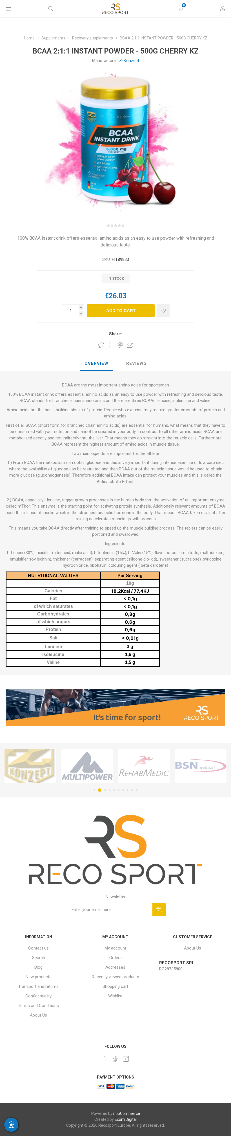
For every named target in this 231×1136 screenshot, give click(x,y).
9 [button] (132, 790)
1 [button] (94, 790)
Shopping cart (115, 986)
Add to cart (121, 310)
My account (115, 948)
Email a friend (130, 345)
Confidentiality (38, 996)
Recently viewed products (115, 976)
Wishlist (115, 996)
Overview (96, 363)
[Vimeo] (115, 1057)
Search (38, 957)
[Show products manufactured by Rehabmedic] (87, 766)
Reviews (136, 363)
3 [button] (104, 790)
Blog (38, 967)
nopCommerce (126, 1113)
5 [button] (114, 790)
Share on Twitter (101, 345)
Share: (115, 333)
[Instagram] (126, 1059)
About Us (38, 1015)
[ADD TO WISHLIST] (163, 310)
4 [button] (109, 790)
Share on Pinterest (120, 345)
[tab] (96, 364)
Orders (115, 957)
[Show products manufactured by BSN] (144, 766)
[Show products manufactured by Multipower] (30, 766)
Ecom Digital (126, 1119)
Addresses (115, 967)
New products (39, 976)
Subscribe (159, 909)
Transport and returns (38, 986)
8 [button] (127, 790)
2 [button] (99, 790)
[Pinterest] (104, 1059)
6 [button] (118, 790)
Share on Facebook (111, 345)
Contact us (38, 948)
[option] (30, 766)
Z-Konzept (129, 60)
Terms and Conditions (38, 1005)
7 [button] (123, 790)
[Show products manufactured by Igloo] (200, 766)
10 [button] (136, 790)
